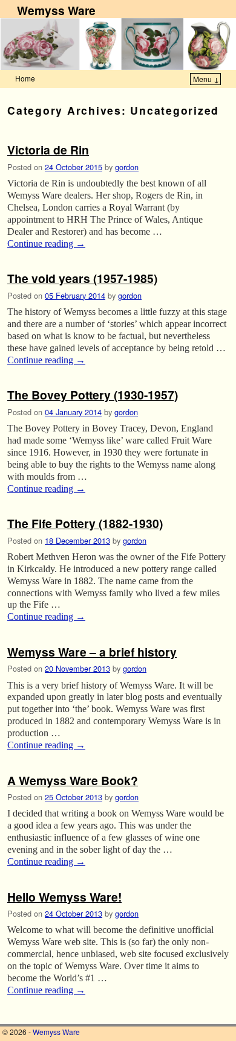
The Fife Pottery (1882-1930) (85, 523)
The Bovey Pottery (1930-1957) (92, 394)
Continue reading (46, 243)
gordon (127, 167)
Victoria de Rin (48, 149)
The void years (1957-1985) (82, 278)
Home (25, 78)
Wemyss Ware (56, 10)
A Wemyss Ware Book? (72, 780)
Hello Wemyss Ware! (64, 896)
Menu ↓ (206, 79)
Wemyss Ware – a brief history (92, 651)
